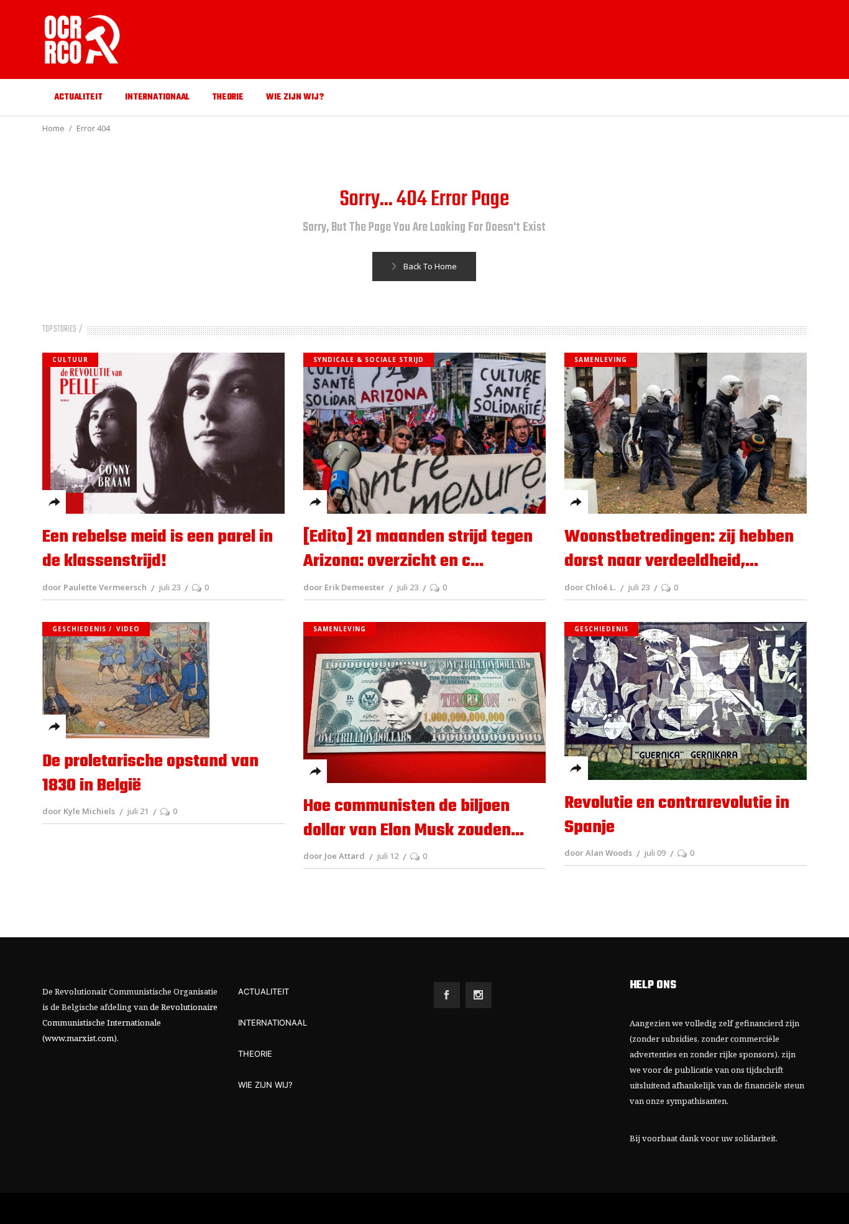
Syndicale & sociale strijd (368, 359)
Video (128, 628)
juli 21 (138, 811)
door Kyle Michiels (78, 811)
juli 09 (655, 852)
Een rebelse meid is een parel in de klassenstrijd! (157, 549)
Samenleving (600, 359)
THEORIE (255, 1054)
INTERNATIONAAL (272, 1022)
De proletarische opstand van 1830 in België (150, 773)
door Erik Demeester (344, 587)
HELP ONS (653, 985)
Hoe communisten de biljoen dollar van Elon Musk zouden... (413, 818)
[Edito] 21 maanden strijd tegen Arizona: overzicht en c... (418, 549)
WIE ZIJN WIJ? (265, 1085)
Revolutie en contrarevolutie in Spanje (676, 815)
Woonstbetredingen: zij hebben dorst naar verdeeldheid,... (679, 549)
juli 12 (387, 855)
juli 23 (169, 587)
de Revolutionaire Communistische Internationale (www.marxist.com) (130, 1022)
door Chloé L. (590, 587)
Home (53, 128)
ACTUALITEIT (263, 991)
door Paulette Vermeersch (94, 587)
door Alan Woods (598, 852)
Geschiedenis (79, 628)
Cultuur (70, 359)
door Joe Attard (334, 855)
